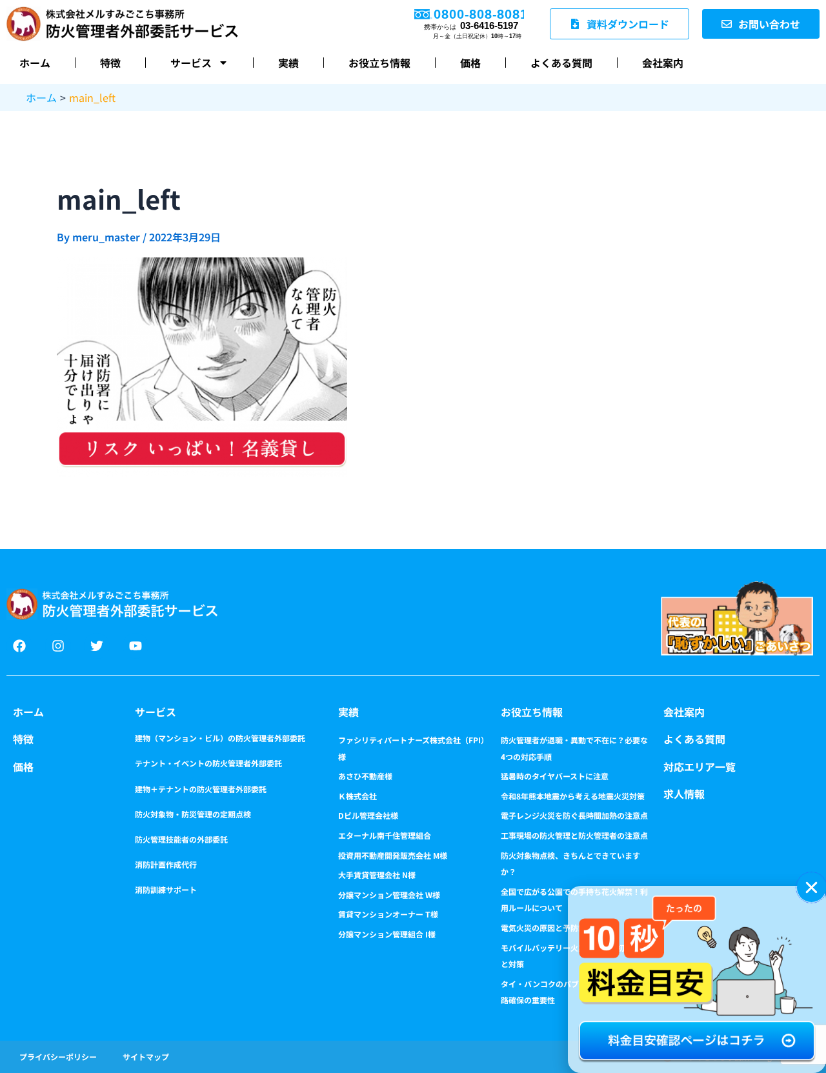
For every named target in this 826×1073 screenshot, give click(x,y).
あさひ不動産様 (365, 775)
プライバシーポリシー (58, 1056)
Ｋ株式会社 (357, 795)
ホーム (34, 62)
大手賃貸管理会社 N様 (377, 874)
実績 (288, 62)
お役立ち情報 (379, 62)
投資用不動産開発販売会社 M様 (392, 855)
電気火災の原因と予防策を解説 (555, 927)
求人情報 (684, 793)
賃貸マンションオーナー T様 (388, 913)
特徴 (110, 62)
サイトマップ (146, 1056)
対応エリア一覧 (699, 766)
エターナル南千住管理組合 (384, 835)
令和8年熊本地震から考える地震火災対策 (573, 795)
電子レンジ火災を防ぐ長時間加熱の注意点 (574, 815)
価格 (470, 62)
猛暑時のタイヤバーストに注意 (555, 775)
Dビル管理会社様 (368, 815)
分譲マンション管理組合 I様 (387, 933)
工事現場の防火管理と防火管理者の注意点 (574, 835)
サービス (191, 62)
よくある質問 (561, 62)
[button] (811, 887)
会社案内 (662, 62)
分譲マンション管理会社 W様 (389, 894)
